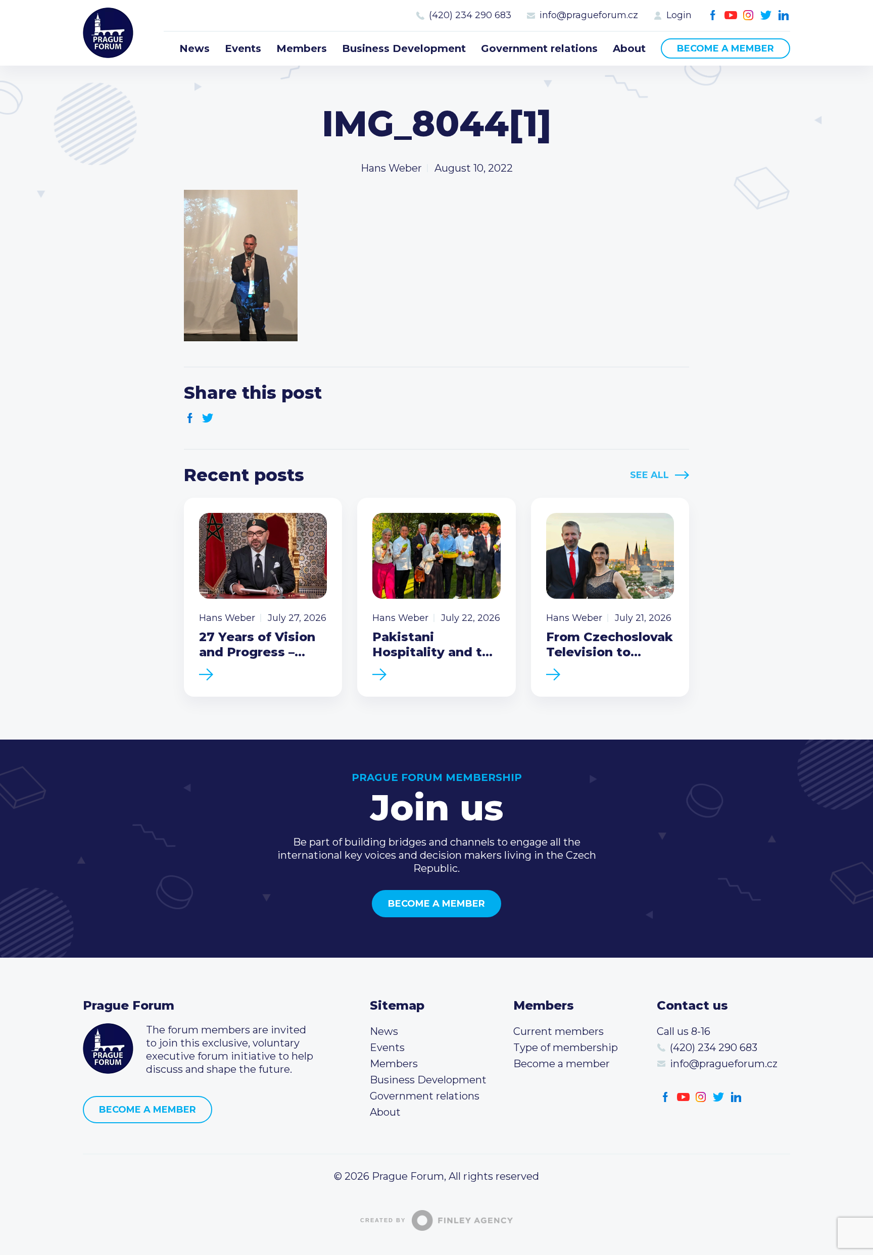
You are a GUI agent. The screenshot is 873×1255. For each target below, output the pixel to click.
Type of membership (565, 1047)
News (194, 48)
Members (301, 48)
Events (243, 48)
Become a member (725, 48)
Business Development (404, 48)
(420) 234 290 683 (470, 15)
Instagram (748, 15)
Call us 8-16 (683, 1031)
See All (649, 475)
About (629, 48)
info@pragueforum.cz (589, 15)
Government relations (539, 48)
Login (679, 15)
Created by (383, 1220)
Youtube (730, 15)
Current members (558, 1031)
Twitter (766, 15)
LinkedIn (784, 15)
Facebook (713, 15)
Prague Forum (108, 33)
